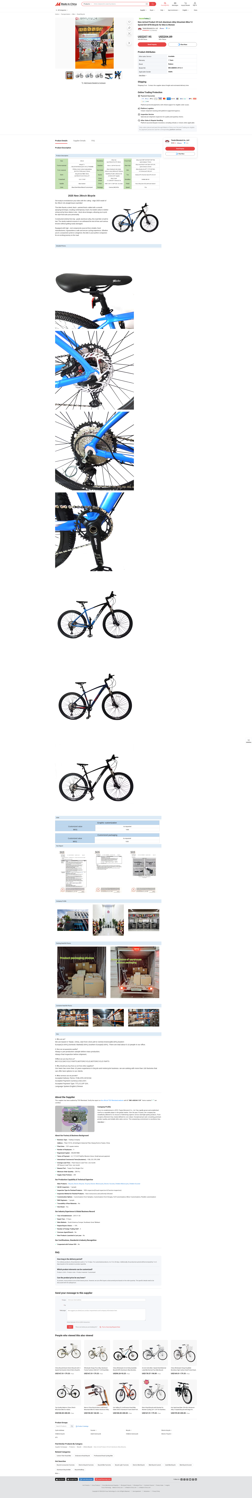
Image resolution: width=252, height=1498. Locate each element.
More (57, 1473)
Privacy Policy (156, 1491)
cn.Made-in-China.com (145, 1487)
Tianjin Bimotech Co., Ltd (150, 28)
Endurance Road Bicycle (82, 1456)
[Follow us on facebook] (182, 1479)
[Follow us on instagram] (187, 1479)
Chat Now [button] (183, 44)
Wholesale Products (126, 1485)
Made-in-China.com (117, 1487)
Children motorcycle (132, 1434)
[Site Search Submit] (152, 4)
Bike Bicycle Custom (155, 1465)
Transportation (65, 14)
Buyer (151, 10)
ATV (56, 1437)
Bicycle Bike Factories (104, 1465)
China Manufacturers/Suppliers (110, 1485)
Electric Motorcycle (96, 1184)
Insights (167, 1485)
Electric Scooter (109, 1184)
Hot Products (86, 1485)
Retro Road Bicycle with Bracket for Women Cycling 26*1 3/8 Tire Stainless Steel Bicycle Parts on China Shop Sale (153, 1409)
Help (161, 10)
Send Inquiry (152, 44)
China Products (96, 1485)
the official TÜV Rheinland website (112, 1100)
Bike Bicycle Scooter (186, 1465)
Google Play (72, 1479)
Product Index (159, 1485)
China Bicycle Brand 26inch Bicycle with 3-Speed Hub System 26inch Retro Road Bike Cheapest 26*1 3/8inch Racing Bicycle (68, 1370)
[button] (147, 4)
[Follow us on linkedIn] (196, 1479)
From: (64, 1300)
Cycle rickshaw (59, 1430)
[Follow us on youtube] (190, 1479)
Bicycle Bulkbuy (79, 1470)
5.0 (173, 143)
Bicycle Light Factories (122, 1465)
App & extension (173, 10)
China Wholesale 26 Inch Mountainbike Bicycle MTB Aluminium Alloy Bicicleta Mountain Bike (125, 1370)
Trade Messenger (86, 1479)
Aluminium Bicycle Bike (64, 1470)
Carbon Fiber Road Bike (64, 1456)
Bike (73, 14)
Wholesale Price (137, 1485)
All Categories (62, 10)
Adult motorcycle (96, 1434)
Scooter (93, 1430)
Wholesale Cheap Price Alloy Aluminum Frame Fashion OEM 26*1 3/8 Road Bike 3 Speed (97, 1370)
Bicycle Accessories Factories (66, 1465)
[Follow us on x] (184, 1479)
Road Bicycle (81, 14)
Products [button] (87, 4)
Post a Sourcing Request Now (110, 1327)
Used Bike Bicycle (170, 1465)
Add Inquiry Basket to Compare (95, 83)
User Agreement (136, 1491)
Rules (195, 10)
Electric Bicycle (79, 1184)
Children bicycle (60, 1434)
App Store (60, 1479)
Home (57, 14)
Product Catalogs (82, 1426)
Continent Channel (149, 1485)
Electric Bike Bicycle (139, 1465)
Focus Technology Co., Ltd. (112, 1491)
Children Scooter (134, 1184)
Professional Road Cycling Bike (103, 1456)
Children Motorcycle (122, 1184)
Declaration (147, 1491)
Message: (63, 1310)
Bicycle (70, 1184)
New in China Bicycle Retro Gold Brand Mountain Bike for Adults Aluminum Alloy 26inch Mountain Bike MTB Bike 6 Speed (96, 1409)
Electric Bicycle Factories (86, 1465)
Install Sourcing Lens (104, 1479)
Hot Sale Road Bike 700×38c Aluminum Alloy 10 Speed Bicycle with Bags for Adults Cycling (183, 1409)
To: (65, 1305)
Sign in (195, 5)
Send (70, 1327)
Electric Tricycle (166, 1434)
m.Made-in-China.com (131, 1487)
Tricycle (87, 1184)
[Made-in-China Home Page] (66, 4)
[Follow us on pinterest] (193, 1479)
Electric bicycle (165, 1430)
